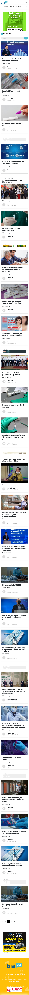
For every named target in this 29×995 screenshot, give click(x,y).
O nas (5, 974)
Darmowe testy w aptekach (13, 405)
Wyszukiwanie (6, 34)
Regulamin (11, 974)
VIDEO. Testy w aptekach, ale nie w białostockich (13, 460)
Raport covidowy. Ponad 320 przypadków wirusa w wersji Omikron (13, 649)
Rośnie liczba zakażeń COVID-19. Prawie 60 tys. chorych (14, 436)
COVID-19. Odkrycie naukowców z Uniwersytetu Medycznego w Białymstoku (13, 725)
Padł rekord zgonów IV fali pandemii (12, 905)
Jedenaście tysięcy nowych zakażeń (13, 758)
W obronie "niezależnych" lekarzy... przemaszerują (12, 335)
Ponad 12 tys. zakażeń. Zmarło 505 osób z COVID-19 (14, 833)
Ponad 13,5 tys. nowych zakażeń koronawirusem (12, 865)
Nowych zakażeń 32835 (11, 585)
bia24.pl (18, 981)
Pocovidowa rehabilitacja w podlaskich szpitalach (13, 374)
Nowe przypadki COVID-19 (12, 123)
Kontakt (23, 974)
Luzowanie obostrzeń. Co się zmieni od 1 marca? (13, 60)
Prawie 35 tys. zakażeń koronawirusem (11, 229)
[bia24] (5, 2)
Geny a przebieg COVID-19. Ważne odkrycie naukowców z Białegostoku (14, 691)
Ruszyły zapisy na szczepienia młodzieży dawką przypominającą (14, 514)
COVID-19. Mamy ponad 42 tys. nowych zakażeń (13, 162)
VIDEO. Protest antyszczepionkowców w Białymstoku (12, 180)
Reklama (17, 974)
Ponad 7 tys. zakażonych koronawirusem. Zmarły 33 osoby (13, 799)
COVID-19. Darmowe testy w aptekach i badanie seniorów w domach (14, 548)
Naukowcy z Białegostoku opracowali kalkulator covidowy (12, 269)
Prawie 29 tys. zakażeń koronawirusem (11, 92)
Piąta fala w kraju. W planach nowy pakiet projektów (14, 616)
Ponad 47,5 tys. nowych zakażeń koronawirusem (12, 302)
